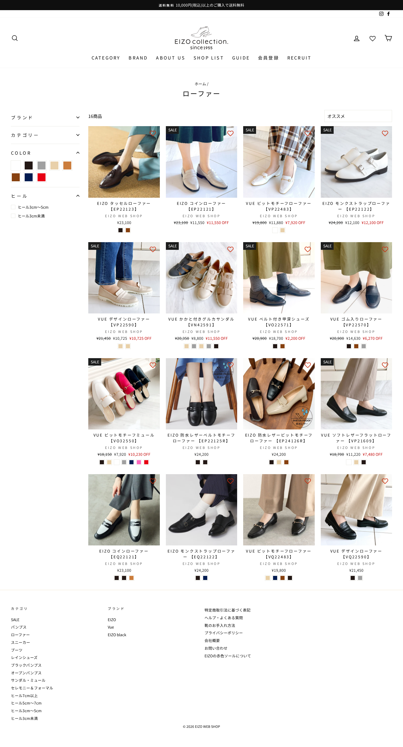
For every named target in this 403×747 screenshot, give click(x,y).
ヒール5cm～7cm (26, 703)
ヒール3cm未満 (31, 216)
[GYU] (208, 346)
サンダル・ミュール (28, 680)
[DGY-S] (124, 462)
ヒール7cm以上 (24, 695)
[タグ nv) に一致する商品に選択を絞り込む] (29, 177)
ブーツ (16, 650)
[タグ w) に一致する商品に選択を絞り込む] (16, 165)
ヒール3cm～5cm (33, 207)
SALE (15, 619)
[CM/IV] (131, 578)
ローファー (20, 634)
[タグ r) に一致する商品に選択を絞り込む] (41, 177)
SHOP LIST (209, 57)
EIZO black (117, 634)
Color (21, 152)
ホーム (200, 83)
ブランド (22, 117)
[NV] (205, 578)
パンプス (19, 627)
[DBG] (127, 346)
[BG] (120, 346)
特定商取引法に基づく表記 (228, 610)
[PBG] (282, 230)
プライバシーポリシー (224, 632)
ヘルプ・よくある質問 (224, 617)
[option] (201, 5)
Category (106, 57)
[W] (275, 230)
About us (170, 57)
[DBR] (127, 230)
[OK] (279, 462)
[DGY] (194, 346)
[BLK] (205, 462)
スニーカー (20, 642)
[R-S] (146, 462)
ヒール (19, 196)
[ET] (360, 578)
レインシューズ (24, 657)
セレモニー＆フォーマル (32, 688)
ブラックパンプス (26, 665)
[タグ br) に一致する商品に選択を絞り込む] (16, 177)
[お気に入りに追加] (152, 133)
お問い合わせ (216, 648)
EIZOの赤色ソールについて (228, 655)
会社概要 (212, 640)
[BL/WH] (124, 578)
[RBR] (282, 346)
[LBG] (186, 346)
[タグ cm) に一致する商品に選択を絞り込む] (67, 165)
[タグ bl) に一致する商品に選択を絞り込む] (29, 165)
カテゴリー (25, 135)
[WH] (348, 462)
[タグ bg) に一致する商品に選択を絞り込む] (54, 165)
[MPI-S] (138, 462)
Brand (138, 57)
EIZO (112, 619)
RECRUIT (299, 57)
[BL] (120, 230)
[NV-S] (131, 462)
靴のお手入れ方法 (220, 625)
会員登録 (268, 57)
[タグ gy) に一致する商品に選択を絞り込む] (41, 165)
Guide (241, 57)
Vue (111, 627)
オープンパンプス (26, 672)
